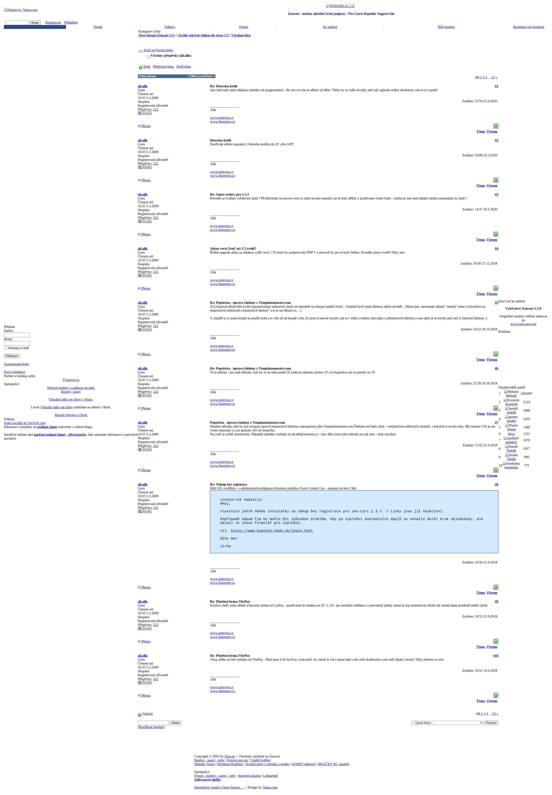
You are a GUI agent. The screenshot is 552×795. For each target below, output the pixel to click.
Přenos (145, 126)
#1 (496, 86)
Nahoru (147, 713)
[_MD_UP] (495, 125)
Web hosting (446, 27)
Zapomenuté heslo (16, 364)
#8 (496, 484)
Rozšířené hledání (151, 727)
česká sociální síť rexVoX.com (24, 423)
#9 (496, 601)
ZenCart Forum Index (158, 50)
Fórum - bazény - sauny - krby (215, 776)
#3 (496, 194)
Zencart (229, 756)
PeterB (511, 450)
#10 (495, 655)
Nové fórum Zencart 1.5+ (157, 35)
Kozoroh (511, 404)
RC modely (341, 764)
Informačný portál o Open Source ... (218, 787)
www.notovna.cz (221, 117)
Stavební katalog (249, 776)
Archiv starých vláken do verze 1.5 (203, 35)
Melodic (511, 395)
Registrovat (53, 22)
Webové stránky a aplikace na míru (71, 388)
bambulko (511, 467)
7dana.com (269, 787)
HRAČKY (325, 764)
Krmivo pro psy (237, 760)
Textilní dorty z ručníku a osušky (267, 764)
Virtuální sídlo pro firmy (56, 407)
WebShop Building (230, 764)
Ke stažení (330, 27)
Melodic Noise (204, 764)
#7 (496, 422)
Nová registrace (14, 372)
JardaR (511, 412)
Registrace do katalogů (528, 27)
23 (493, 77)
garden (511, 421)
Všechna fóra (241, 35)
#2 (496, 140)
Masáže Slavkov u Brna (71, 415)
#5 (496, 302)
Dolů (146, 66)
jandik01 (511, 442)
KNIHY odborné (303, 764)
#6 (496, 368)
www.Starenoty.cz (222, 121)
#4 (496, 248)
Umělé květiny (261, 760)
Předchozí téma (163, 66)
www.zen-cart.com (523, 324)
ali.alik (142, 86)
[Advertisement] (523, 359)
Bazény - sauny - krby (209, 760)
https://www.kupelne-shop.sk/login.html (272, 531)
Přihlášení (71, 22)
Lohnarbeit (270, 776)
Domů (98, 27)
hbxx (511, 434)
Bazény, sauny (71, 392)
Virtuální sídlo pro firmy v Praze (70, 399)
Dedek (511, 459)
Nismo (511, 429)
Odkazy (170, 27)
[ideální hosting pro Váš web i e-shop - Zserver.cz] (71, 380)
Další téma (183, 66)
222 (155, 109)
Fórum (243, 27)
